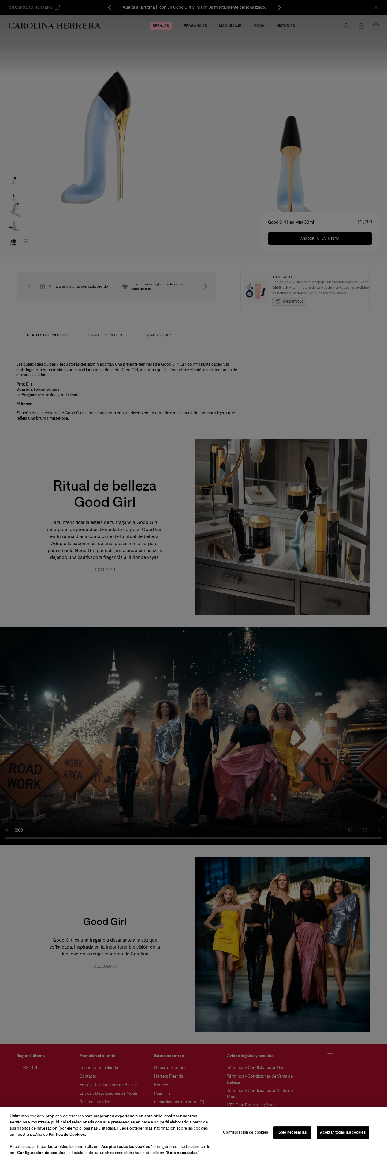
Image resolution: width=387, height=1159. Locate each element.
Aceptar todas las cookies (342, 1132)
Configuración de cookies (245, 1132)
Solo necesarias (292, 1132)
